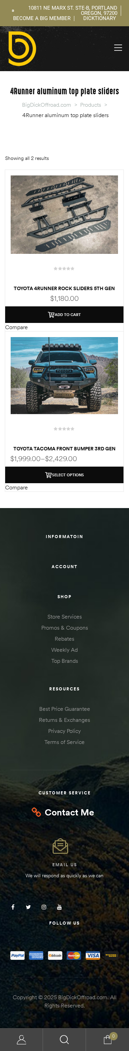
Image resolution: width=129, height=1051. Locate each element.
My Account (21, 1040)
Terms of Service (64, 741)
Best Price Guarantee (64, 708)
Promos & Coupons (64, 627)
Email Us (64, 864)
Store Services (64, 616)
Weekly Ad (64, 649)
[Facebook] (13, 907)
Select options (68, 474)
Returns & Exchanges (64, 719)
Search (64, 1040)
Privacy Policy (64, 730)
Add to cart (68, 314)
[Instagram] (44, 907)
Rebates (64, 638)
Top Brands (64, 660)
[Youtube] (59, 907)
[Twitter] (28, 907)
